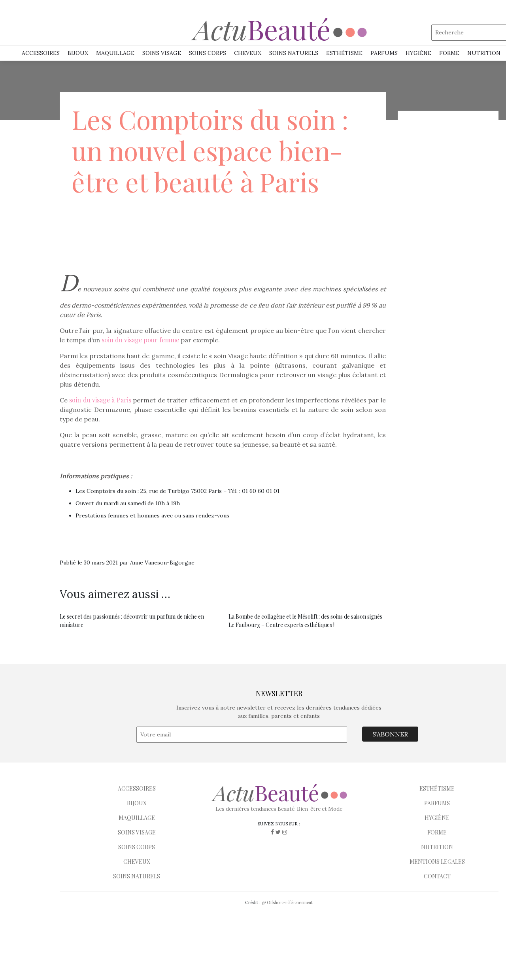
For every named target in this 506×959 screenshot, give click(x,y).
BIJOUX (137, 803)
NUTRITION (483, 53)
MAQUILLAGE (115, 53)
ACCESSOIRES (137, 788)
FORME (437, 832)
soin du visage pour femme (140, 340)
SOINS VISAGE (161, 53)
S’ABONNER (390, 734)
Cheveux (247, 53)
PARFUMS (384, 53)
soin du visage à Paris (100, 400)
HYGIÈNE (418, 53)
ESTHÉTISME (344, 53)
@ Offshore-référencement (287, 902)
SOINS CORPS (207, 53)
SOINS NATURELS (293, 53)
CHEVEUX (136, 861)
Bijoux (78, 53)
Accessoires (41, 53)
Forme (449, 53)
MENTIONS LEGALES (437, 861)
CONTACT (437, 876)
